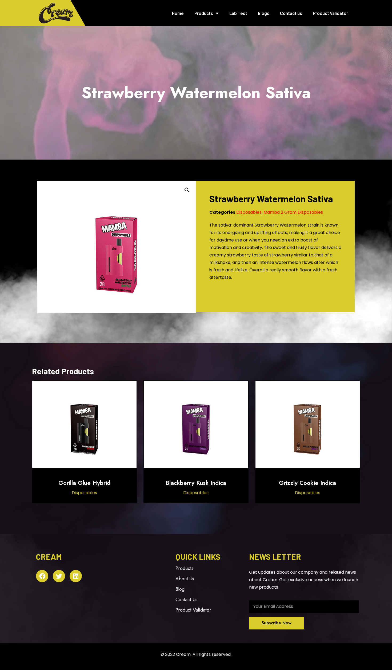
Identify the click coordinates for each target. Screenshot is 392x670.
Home (178, 13)
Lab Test (238, 13)
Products (203, 13)
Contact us (291, 13)
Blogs (263, 13)
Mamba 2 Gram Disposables (293, 212)
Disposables (249, 212)
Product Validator (330, 13)
